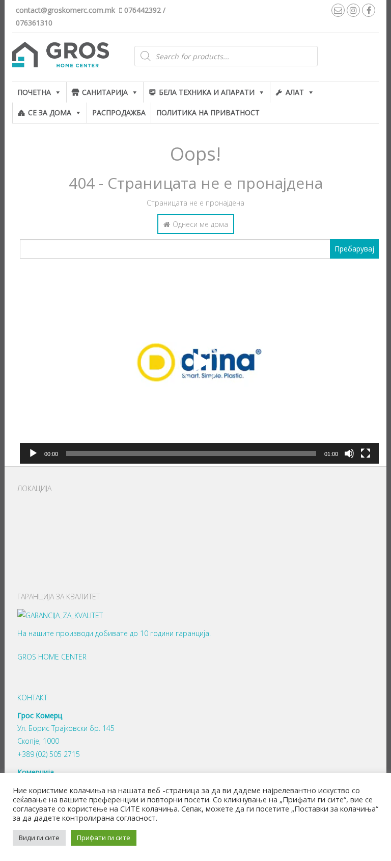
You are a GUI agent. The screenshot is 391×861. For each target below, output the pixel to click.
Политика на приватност (208, 112)
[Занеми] (349, 453)
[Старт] (33, 453)
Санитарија (105, 92)
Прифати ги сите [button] (103, 837)
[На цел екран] (365, 453)
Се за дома (49, 112)
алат (295, 92)
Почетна (34, 92)
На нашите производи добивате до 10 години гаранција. (114, 633)
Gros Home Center (52, 657)
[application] (199, 362)
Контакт (32, 697)
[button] (199, 362)
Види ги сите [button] (39, 837)
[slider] (191, 453)
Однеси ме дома (200, 224)
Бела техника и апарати (207, 92)
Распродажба (119, 112)
